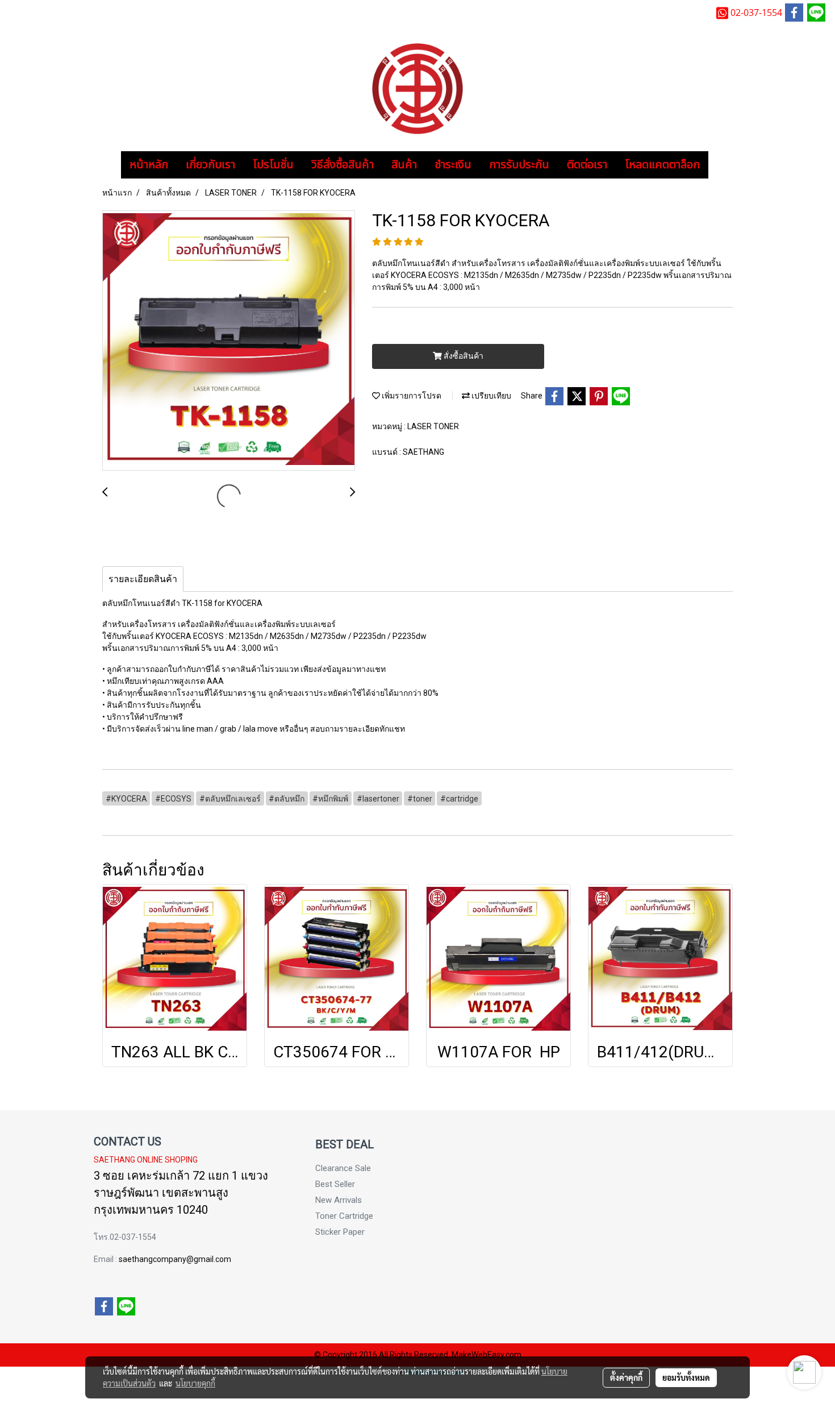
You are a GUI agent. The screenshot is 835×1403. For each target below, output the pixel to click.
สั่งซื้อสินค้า (462, 355)
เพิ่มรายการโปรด (410, 395)
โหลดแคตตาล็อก (662, 164)
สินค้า (404, 164)
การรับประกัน (519, 164)
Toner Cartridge (344, 1216)
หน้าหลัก (149, 164)
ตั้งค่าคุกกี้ (626, 1377)
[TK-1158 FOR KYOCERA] (228, 341)
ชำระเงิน (453, 164)
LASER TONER (433, 426)
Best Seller (335, 1184)
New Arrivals (338, 1200)
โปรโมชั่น (273, 164)
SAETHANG (423, 451)
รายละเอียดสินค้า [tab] (142, 579)
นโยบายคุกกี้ (195, 1383)
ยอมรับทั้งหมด (686, 1377)
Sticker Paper (340, 1232)
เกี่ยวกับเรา (210, 164)
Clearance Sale (343, 1168)
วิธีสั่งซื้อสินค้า (342, 164)
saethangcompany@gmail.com (175, 1259)
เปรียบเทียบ (490, 395)
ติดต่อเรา (587, 164)
